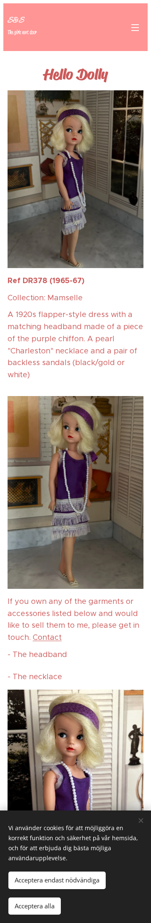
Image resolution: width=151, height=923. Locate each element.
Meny (135, 27)
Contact (47, 637)
